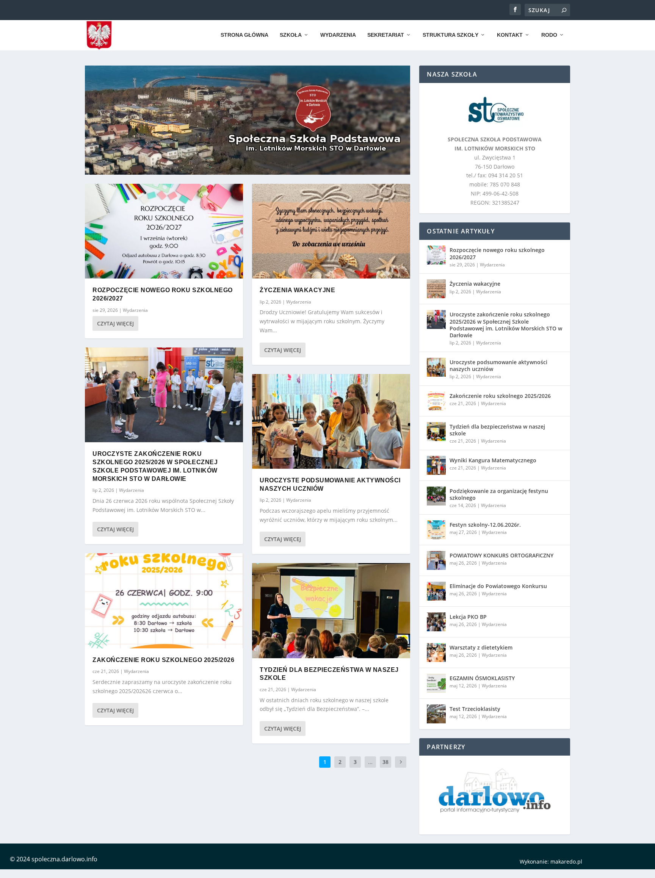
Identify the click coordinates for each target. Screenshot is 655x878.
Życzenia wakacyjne (297, 290)
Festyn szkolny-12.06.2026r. (485, 524)
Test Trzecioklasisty (475, 708)
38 (385, 761)
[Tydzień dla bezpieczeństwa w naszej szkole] (331, 610)
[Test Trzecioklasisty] (436, 713)
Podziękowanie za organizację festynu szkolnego (499, 494)
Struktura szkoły (450, 35)
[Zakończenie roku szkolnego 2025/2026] (164, 600)
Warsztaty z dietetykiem (481, 647)
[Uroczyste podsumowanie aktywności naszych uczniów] (331, 421)
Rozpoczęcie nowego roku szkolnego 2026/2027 (497, 253)
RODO (549, 35)
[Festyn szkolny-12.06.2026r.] (436, 529)
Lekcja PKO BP (468, 616)
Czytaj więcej (115, 323)
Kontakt (510, 35)
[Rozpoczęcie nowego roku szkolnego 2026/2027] (164, 231)
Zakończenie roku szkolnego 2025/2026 (163, 660)
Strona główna (244, 35)
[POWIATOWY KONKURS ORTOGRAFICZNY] (436, 560)
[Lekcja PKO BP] (436, 621)
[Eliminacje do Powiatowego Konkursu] (436, 591)
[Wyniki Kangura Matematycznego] (436, 465)
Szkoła (291, 35)
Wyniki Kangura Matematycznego (493, 460)
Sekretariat (385, 35)
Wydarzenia (338, 35)
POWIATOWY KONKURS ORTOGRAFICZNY (501, 555)
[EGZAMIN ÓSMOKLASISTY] (436, 683)
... (370, 761)
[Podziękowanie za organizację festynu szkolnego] (436, 496)
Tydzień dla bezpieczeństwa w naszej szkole (497, 430)
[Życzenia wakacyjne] (331, 231)
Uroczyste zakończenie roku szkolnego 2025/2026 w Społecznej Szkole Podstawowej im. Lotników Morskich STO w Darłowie (506, 325)
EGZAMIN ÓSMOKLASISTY (482, 678)
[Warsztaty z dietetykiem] (436, 652)
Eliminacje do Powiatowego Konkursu (498, 586)
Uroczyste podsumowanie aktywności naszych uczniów (498, 365)
